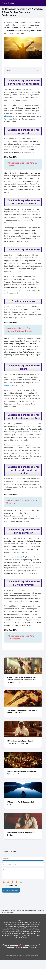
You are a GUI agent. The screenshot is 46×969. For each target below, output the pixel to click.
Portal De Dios (8, 3)
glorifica (7, 385)
